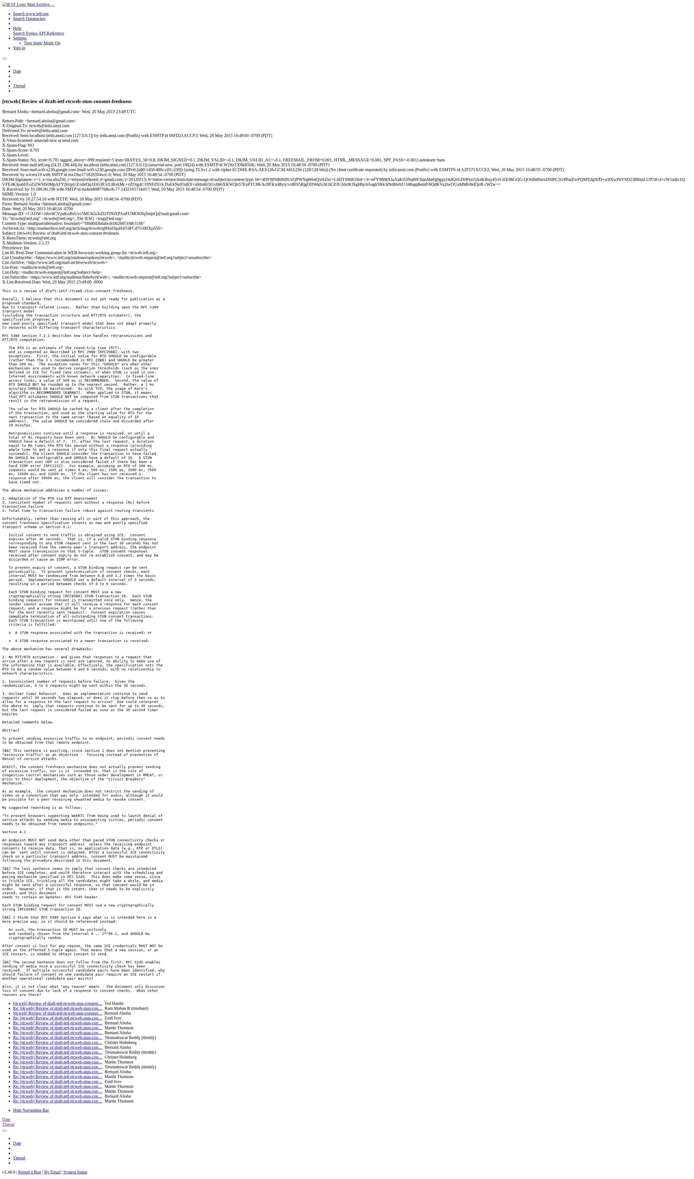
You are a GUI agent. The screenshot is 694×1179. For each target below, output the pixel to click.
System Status (75, 1172)
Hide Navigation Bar (31, 1110)
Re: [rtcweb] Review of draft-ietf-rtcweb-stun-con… (57, 1008)
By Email (52, 1172)
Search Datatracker (29, 18)
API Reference (51, 33)
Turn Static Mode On (42, 43)
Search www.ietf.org (31, 13)
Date (17, 71)
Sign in (19, 48)
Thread (19, 86)
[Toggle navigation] (53, 6)
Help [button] (17, 28)
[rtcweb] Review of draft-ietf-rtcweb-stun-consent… (57, 1003)
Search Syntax (25, 33)
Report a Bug (29, 1172)
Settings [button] (20, 38)
